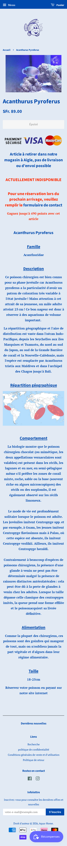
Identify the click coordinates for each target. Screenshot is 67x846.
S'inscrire (55, 812)
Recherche (34, 744)
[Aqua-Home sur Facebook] (30, 779)
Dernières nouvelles (33, 723)
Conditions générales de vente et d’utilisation (33, 754)
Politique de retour (33, 760)
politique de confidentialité (33, 749)
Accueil (6, 50)
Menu (11, 5)
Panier (60, 5)
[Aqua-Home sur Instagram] (38, 779)
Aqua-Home (46, 823)
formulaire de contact (42, 205)
